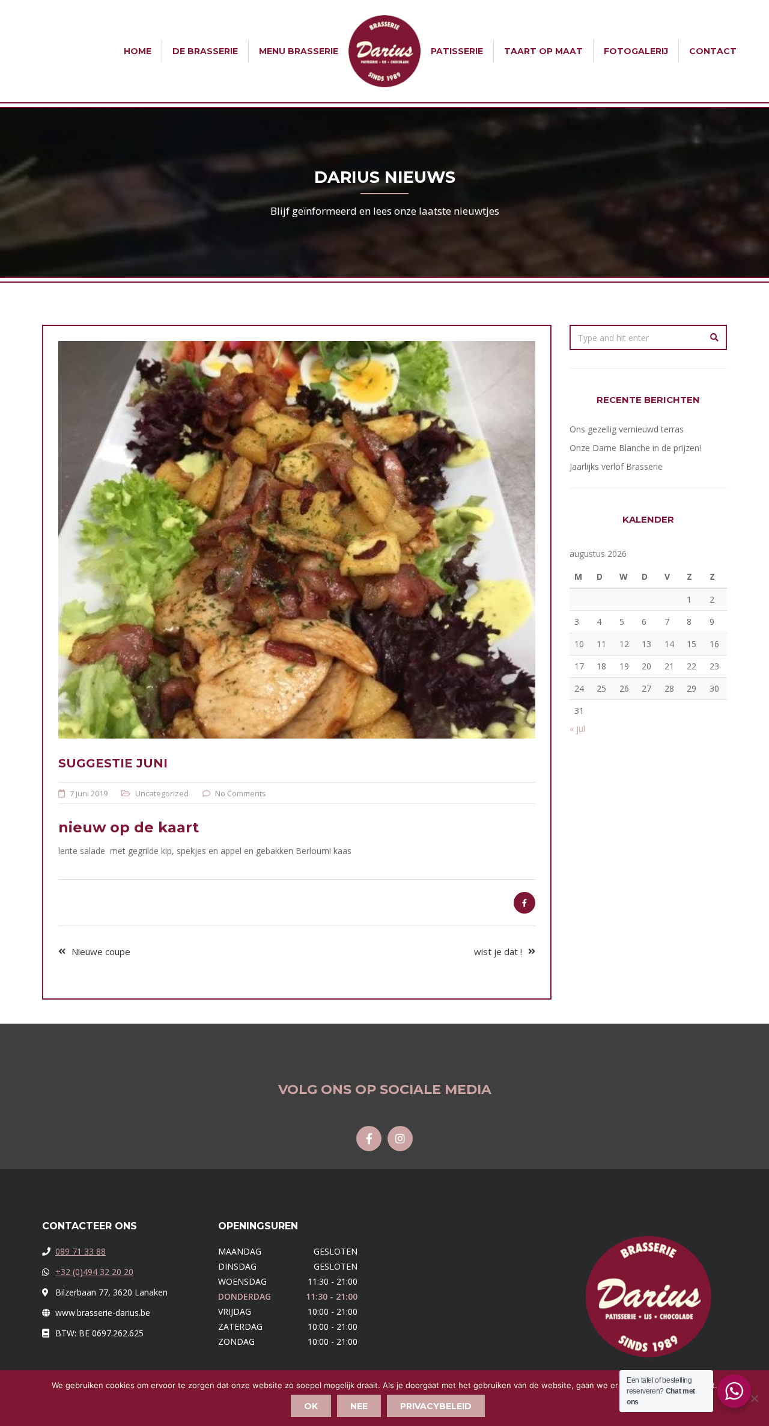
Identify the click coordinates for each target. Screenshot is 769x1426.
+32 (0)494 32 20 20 (94, 1271)
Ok (311, 1406)
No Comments (240, 793)
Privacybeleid (436, 1406)
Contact (713, 51)
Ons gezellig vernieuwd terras (627, 429)
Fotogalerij (636, 51)
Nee (359, 1406)
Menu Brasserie (298, 51)
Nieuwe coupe (100, 951)
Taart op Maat (543, 51)
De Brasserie (205, 51)
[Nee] (754, 1398)
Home (137, 51)
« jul (577, 728)
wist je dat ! (498, 951)
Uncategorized (162, 793)
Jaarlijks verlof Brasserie (616, 466)
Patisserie (457, 51)
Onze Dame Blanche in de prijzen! (635, 447)
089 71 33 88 (80, 1251)
